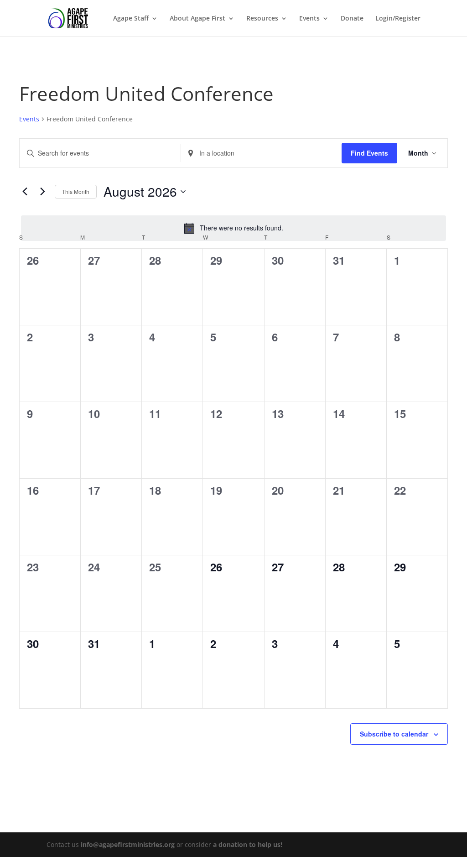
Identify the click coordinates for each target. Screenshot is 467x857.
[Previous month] (24, 191)
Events (309, 18)
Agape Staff (131, 18)
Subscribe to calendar (394, 733)
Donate (352, 18)
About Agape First (197, 18)
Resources (262, 18)
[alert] (233, 228)
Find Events (369, 152)
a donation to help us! (247, 844)
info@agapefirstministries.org (128, 844)
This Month (75, 191)
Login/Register (397, 18)
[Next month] (42, 191)
